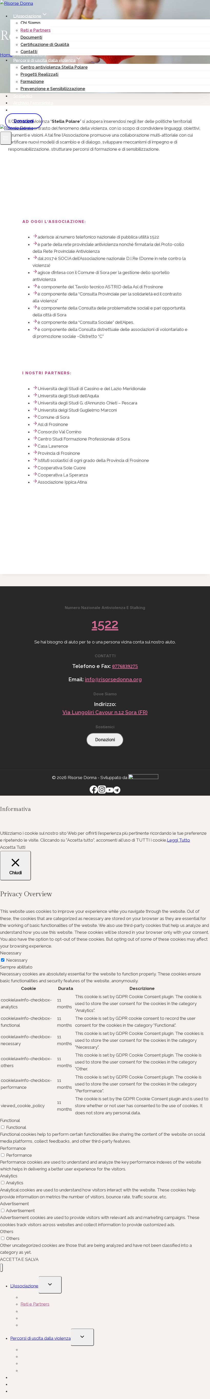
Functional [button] (10, 1120)
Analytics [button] (8, 1175)
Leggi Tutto (178, 840)
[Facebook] (94, 792)
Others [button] (6, 1231)
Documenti (31, 37)
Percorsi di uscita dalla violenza (40, 1338)
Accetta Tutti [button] (12, 847)
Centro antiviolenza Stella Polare (54, 67)
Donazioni (24, 121)
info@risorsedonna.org (113, 679)
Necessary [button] (10, 952)
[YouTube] (109, 792)
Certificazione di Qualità (44, 44)
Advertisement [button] (14, 1203)
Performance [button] (13, 1148)
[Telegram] (116, 792)
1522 (105, 623)
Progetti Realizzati (39, 74)
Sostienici (22, 95)
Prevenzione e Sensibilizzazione (52, 88)
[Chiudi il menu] (1, 1267)
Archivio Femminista (33, 102)
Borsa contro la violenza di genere (47, 109)
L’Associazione (24, 1285)
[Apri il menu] (6, 138)
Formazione (32, 81)
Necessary (16, 960)
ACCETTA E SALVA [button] (19, 1259)
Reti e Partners (35, 30)
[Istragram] (102, 792)
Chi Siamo (30, 22)
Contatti (28, 51)
